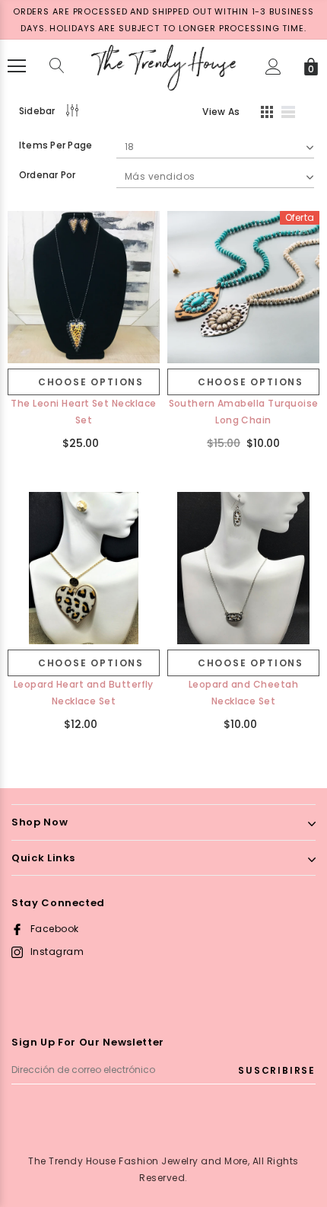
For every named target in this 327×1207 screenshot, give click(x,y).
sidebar (37, 110)
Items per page (55, 145)
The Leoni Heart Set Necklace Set (83, 411)
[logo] (163, 65)
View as (221, 111)
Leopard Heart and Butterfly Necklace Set (84, 692)
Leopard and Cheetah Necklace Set (243, 692)
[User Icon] (273, 67)
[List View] (293, 114)
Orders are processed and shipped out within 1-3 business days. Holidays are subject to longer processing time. (163, 19)
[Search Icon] (57, 66)
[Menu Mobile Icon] (17, 66)
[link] (84, 287)
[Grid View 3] (264, 114)
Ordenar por (47, 174)
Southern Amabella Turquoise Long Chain (244, 411)
